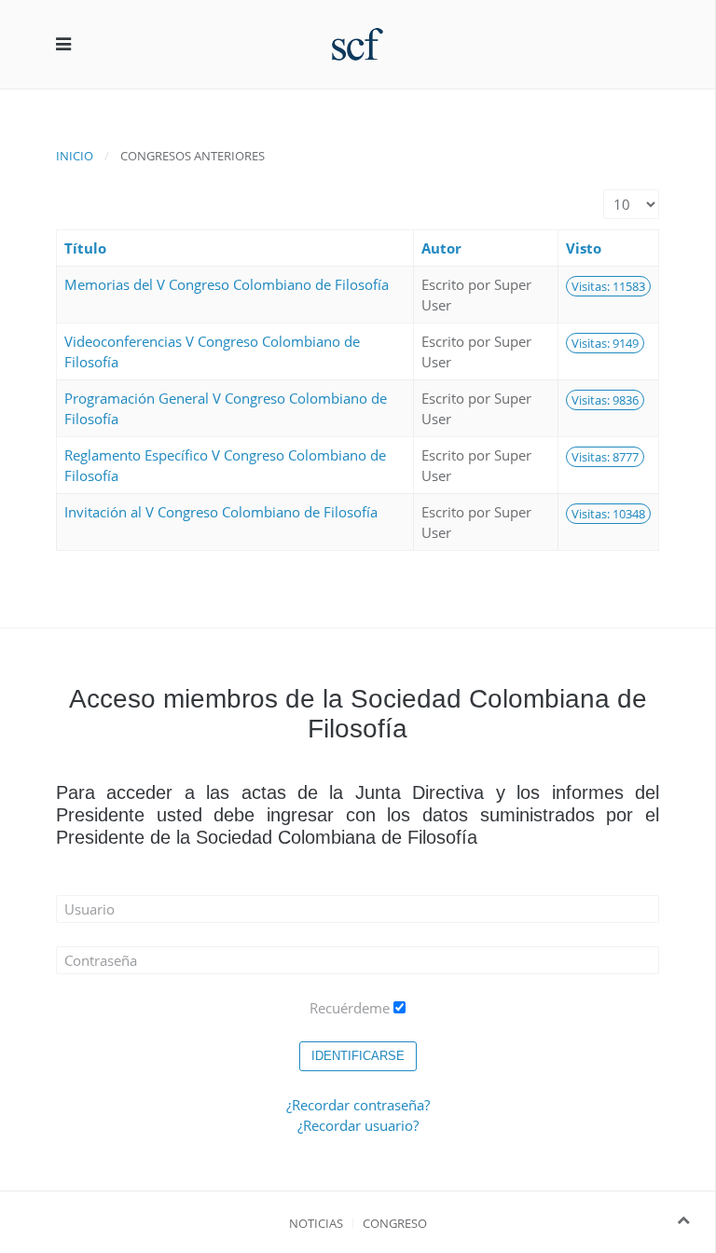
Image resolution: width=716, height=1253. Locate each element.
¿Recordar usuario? (358, 1125)
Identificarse (358, 1056)
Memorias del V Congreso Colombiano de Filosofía (226, 284)
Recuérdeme (350, 1007)
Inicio (74, 155)
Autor (441, 248)
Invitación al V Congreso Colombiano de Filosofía (221, 512)
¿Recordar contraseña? (358, 1104)
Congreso (395, 1223)
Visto (583, 248)
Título (85, 248)
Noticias (316, 1223)
